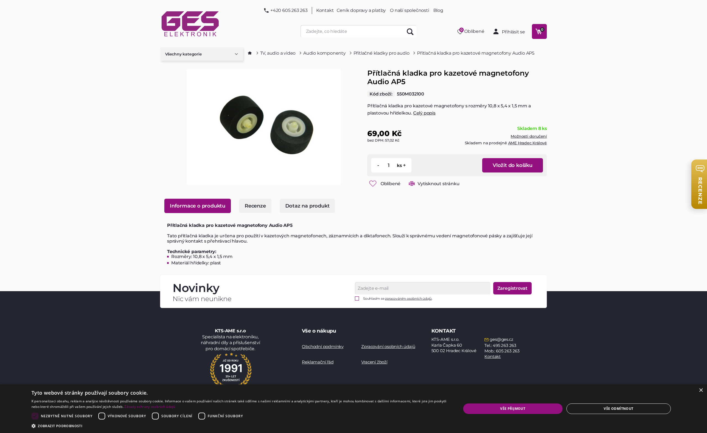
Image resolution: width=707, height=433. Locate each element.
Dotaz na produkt (307, 206)
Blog (438, 10)
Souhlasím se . (397, 298)
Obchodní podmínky (323, 346)
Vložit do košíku (512, 165)
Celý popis (424, 113)
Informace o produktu (197, 206)
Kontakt (325, 10)
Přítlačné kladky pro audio (382, 53)
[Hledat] (410, 31)
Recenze (255, 206)
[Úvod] (249, 53)
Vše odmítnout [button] (618, 408)
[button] (240, 426)
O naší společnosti (409, 10)
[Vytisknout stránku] (411, 183)
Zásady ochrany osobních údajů (149, 406)
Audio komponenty (324, 53)
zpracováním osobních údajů (408, 298)
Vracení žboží (374, 362)
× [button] (701, 390)
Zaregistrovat (512, 288)
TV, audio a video (278, 53)
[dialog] (353, 408)
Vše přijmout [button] (512, 408)
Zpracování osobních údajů (388, 346)
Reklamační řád (317, 362)
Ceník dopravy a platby (361, 10)
